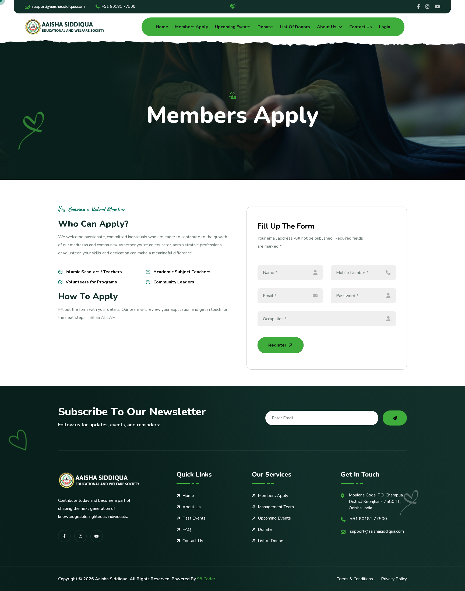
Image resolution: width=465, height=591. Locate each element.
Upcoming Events (233, 27)
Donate (265, 27)
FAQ (186, 529)
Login (384, 27)
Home (162, 27)
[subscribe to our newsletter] (395, 418)
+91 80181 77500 (118, 6)
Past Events (194, 518)
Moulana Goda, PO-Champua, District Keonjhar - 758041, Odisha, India (376, 501)
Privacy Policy (394, 579)
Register (277, 345)
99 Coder (206, 579)
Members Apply (191, 27)
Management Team (276, 507)
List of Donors (295, 27)
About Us (326, 27)
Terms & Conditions (355, 579)
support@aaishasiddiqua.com (58, 6)
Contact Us (360, 27)
